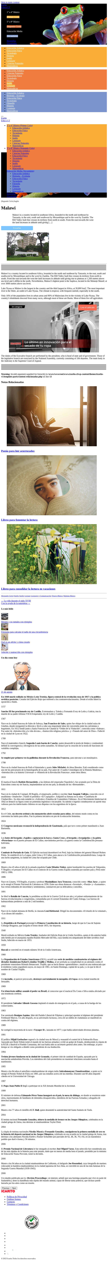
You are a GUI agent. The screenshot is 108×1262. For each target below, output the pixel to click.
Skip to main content (10, 2)
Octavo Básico (57, 596)
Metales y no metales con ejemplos (16, 622)
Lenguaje (11, 61)
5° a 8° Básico (21, 148)
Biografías (11, 41)
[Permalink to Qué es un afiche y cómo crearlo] (4, 639)
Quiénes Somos (14, 1199)
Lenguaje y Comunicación (41, 596)
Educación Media (20, 171)
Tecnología (12, 53)
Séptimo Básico (69, 596)
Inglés (9, 58)
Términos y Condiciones (18, 1204)
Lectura (27, 596)
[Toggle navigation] (2, 116)
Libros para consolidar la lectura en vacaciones (28, 588)
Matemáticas (12, 66)
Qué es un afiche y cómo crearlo (15, 642)
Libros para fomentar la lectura (19, 519)
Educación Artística (15, 48)
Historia (10, 56)
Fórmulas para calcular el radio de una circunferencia (24, 632)
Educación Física (14, 50)
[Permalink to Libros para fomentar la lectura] (52, 514)
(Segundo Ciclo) (7, 596)
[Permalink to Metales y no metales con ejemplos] (4, 619)
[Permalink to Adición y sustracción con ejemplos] (4, 649)
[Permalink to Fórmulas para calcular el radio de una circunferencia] (4, 629)
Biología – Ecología (15, 95)
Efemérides (12, 43)
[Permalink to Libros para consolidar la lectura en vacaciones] (52, 583)
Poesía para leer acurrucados (17, 450)
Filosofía (10, 103)
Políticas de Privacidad (17, 1197)
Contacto (11, 1202)
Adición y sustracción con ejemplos (17, 652)
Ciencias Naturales (15, 63)
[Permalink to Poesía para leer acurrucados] (52, 445)
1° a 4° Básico (20, 125)
